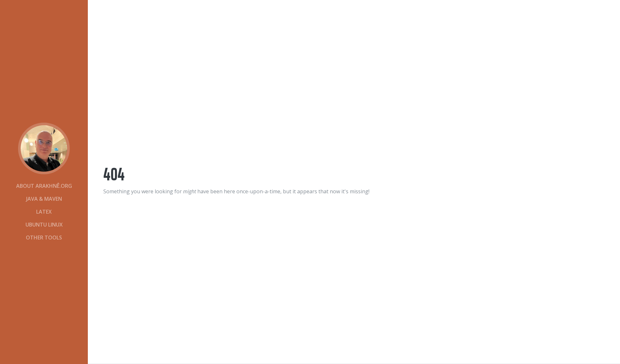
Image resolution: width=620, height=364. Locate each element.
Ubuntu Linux (44, 224)
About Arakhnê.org (44, 185)
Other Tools (44, 237)
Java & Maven (44, 198)
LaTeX (44, 211)
